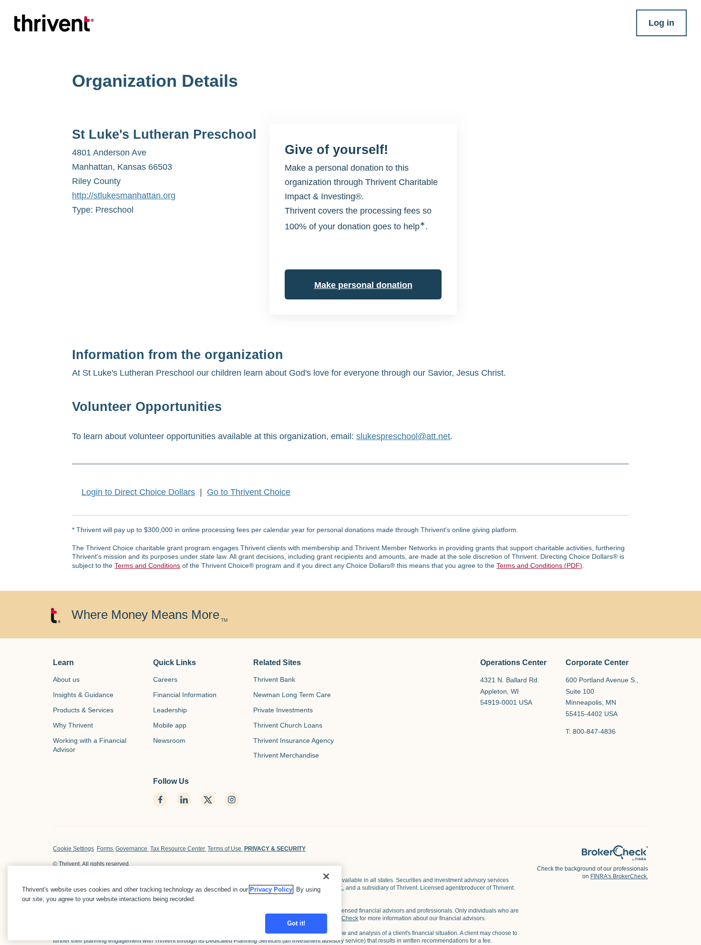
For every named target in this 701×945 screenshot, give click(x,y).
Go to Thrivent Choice (248, 492)
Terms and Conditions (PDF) (539, 565)
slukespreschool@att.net (403, 436)
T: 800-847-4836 (591, 731)
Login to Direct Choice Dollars (138, 492)
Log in (661, 23)
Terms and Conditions (147, 565)
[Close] (326, 876)
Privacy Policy (271, 889)
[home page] (615, 853)
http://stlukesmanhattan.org (123, 195)
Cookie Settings (73, 848)
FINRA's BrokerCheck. (619, 876)
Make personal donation (363, 285)
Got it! (296, 923)
